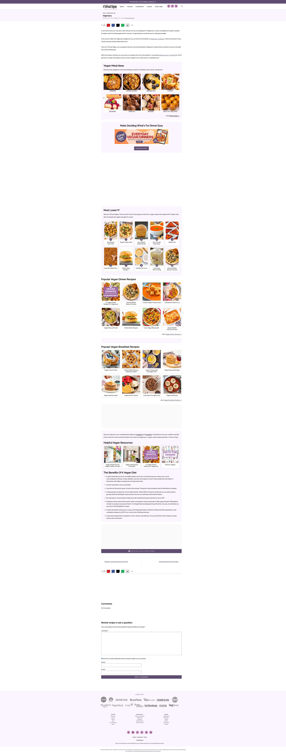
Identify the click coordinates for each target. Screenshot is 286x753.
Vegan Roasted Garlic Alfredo (168, 561)
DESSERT (166, 724)
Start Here (159, 6)
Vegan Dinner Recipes (173, 334)
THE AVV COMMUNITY (139, 716)
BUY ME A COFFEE (140, 722)
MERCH (113, 719)
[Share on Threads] (118, 25)
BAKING (166, 720)
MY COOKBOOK (113, 722)
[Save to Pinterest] (108, 25)
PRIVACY (134, 737)
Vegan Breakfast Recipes (172, 400)
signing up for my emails (167, 55)
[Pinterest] (172, 6)
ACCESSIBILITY (140, 737)
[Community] (150, 732)
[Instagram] (176, 6)
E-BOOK (113, 717)
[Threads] (146, 732)
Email (103, 669)
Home (104, 13)
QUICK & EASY (166, 722)
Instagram (139, 434)
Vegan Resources (111, 13)
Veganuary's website (157, 39)
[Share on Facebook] (113, 25)
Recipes (130, 6)
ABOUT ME (113, 716)
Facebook (149, 434)
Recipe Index (173, 116)
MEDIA (113, 724)
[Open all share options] (132, 25)
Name (103, 662)
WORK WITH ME (139, 720)
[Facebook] (168, 6)
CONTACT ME (139, 717)
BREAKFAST (166, 717)
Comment (104, 631)
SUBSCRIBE (139, 719)
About (122, 6)
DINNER (166, 719)
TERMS (145, 737)
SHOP (113, 720)
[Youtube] (133, 732)
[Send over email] (122, 25)
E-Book (149, 6)
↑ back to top (139, 740)
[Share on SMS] (127, 25)
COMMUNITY (140, 6)
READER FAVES (166, 716)
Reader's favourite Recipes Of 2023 (116, 561)
